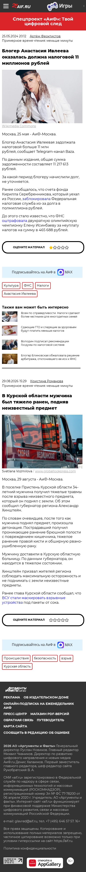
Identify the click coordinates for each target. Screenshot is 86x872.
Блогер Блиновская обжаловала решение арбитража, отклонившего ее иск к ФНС (50, 357)
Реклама (12, 697)
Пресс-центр (15, 714)
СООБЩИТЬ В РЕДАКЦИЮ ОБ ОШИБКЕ (36, 733)
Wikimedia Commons (19, 126)
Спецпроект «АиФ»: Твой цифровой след (43, 21)
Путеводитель (50, 720)
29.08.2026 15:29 (14, 381)
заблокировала (36, 199)
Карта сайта (15, 726)
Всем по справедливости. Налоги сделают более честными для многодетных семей (50, 314)
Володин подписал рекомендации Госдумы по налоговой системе (45, 343)
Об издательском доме (46, 697)
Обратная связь (18, 720)
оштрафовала (14, 221)
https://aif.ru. (63, 841)
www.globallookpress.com (55, 471)
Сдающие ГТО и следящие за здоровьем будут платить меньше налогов (48, 328)
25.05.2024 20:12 (14, 36)
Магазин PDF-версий (49, 714)
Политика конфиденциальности (30, 848)
